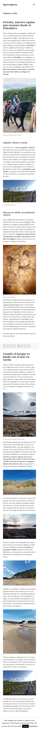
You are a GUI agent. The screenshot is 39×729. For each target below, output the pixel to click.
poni (10, 347)
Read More (33, 726)
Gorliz (28, 345)
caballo (21, 345)
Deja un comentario (25, 347)
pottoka (14, 347)
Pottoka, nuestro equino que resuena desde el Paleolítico (19, 25)
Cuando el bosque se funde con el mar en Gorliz (16, 357)
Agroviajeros (10, 4)
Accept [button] (25, 726)
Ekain (27, 222)
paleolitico (6, 347)
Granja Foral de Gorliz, (11, 305)
